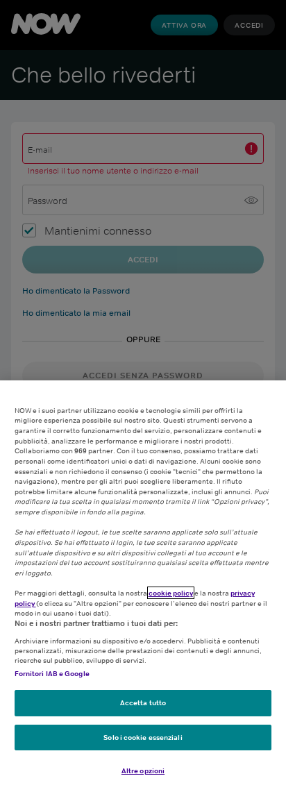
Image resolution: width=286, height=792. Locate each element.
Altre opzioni (143, 770)
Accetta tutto (143, 702)
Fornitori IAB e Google (52, 673)
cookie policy (171, 593)
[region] (143, 586)
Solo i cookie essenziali (142, 737)
